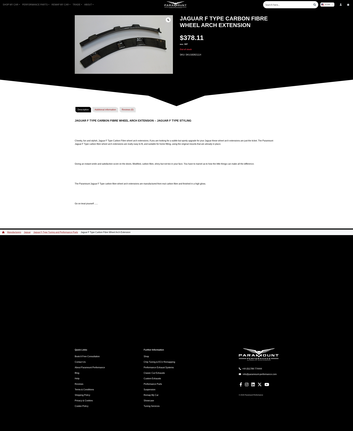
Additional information (105, 109)
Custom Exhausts (152, 378)
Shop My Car (10, 4)
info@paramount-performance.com (260, 374)
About (88, 4)
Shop (146, 356)
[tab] (83, 109)
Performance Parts (35, 4)
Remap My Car (60, 4)
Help (77, 378)
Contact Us (80, 362)
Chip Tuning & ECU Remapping (159, 362)
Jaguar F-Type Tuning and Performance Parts (55, 232)
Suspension (149, 389)
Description (83, 109)
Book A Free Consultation (87, 356)
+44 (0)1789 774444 (252, 369)
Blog (77, 373)
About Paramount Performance (90, 367)
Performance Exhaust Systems (159, 367)
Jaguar (27, 232)
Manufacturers (14, 232)
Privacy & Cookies (84, 400)
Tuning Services (152, 406)
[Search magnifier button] (314, 4)
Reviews (79, 384)
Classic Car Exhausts (154, 373)
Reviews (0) (127, 109)
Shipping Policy (82, 395)
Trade (76, 4)
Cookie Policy (81, 406)
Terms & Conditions (84, 389)
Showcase (149, 400)
